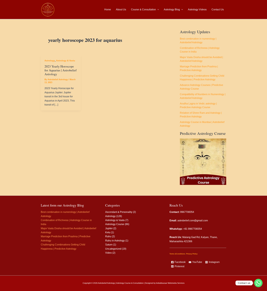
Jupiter (109, 228)
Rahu (108, 236)
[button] (157, 9)
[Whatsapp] (258, 283)
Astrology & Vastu (65, 60)
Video (108, 252)
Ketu (107, 232)
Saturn (108, 244)
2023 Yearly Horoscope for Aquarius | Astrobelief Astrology (60, 70)
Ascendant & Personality (118, 212)
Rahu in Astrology (115, 240)
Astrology (49, 60)
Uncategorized (113, 248)
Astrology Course (114, 224)
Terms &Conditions (177, 254)
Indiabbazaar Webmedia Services (170, 283)
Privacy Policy (191, 254)
